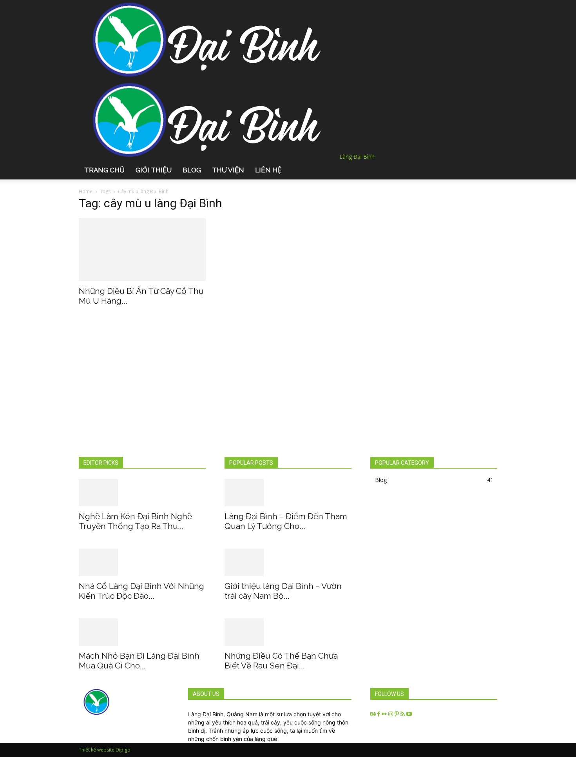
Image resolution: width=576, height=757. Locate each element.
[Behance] (373, 714)
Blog (192, 170)
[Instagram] (391, 714)
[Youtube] (409, 714)
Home (85, 191)
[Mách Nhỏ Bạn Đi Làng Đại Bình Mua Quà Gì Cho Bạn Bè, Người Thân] (142, 632)
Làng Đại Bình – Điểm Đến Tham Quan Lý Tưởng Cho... (286, 521)
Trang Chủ (104, 170)
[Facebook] (379, 714)
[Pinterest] (397, 714)
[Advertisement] (288, 398)
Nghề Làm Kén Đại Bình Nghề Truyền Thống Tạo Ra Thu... (135, 521)
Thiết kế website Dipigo (104, 749)
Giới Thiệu (154, 170)
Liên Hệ (268, 170)
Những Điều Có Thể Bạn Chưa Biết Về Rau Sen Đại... (281, 660)
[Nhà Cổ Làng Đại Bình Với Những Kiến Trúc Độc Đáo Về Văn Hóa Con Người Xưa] (142, 562)
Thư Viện (228, 170)
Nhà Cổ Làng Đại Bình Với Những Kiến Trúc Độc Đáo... (141, 591)
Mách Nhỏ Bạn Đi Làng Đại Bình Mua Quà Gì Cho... (139, 660)
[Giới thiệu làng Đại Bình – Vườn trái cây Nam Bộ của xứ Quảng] (288, 562)
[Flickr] (385, 714)
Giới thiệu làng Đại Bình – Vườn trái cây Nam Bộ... (283, 591)
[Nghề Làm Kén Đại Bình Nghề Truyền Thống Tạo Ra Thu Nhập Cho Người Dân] (142, 492)
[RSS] (403, 714)
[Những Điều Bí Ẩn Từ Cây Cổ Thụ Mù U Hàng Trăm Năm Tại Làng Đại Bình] (142, 249)
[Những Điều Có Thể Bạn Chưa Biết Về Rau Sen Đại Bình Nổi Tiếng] (288, 632)
